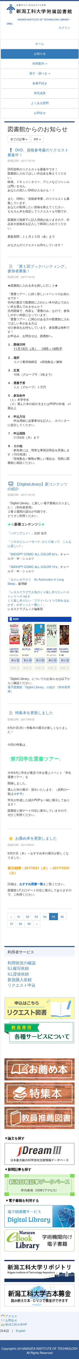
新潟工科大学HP (16, 1324)
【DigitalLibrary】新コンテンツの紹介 (38, 486)
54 (45, 916)
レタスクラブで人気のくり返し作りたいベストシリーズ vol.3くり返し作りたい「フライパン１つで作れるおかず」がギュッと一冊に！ (39, 598)
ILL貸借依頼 (18, 974)
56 (62, 916)
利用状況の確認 (22, 962)
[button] (40, 73)
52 (27, 916)
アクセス (11, 1316)
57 (11, 924)
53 (36, 916)
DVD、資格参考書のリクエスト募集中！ (38, 152)
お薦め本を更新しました (36, 838)
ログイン (64, 27)
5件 (36, 139)
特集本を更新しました (34, 712)
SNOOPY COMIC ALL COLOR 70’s (34, 567)
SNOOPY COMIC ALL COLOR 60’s (34, 554)
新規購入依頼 (20, 979)
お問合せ (11, 1320)
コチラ (17, 793)
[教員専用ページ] (39, 1032)
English (20, 1331)
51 (19, 916)
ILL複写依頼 (18, 968)
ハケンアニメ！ (21, 533)
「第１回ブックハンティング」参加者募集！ (38, 268)
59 (29, 924)
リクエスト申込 (22, 985)
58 (20, 924)
